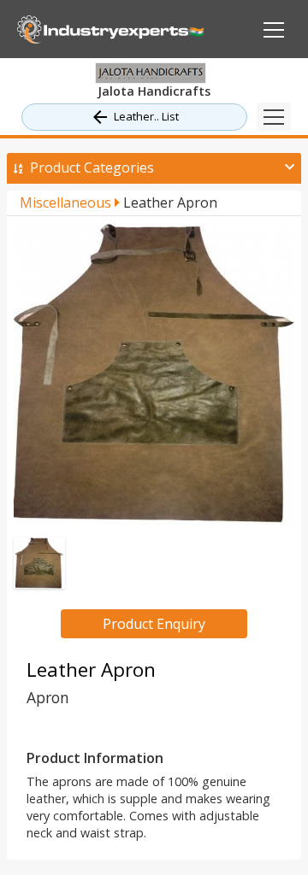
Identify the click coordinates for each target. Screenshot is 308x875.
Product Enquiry (154, 623)
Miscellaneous (67, 202)
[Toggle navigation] (274, 117)
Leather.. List (146, 116)
